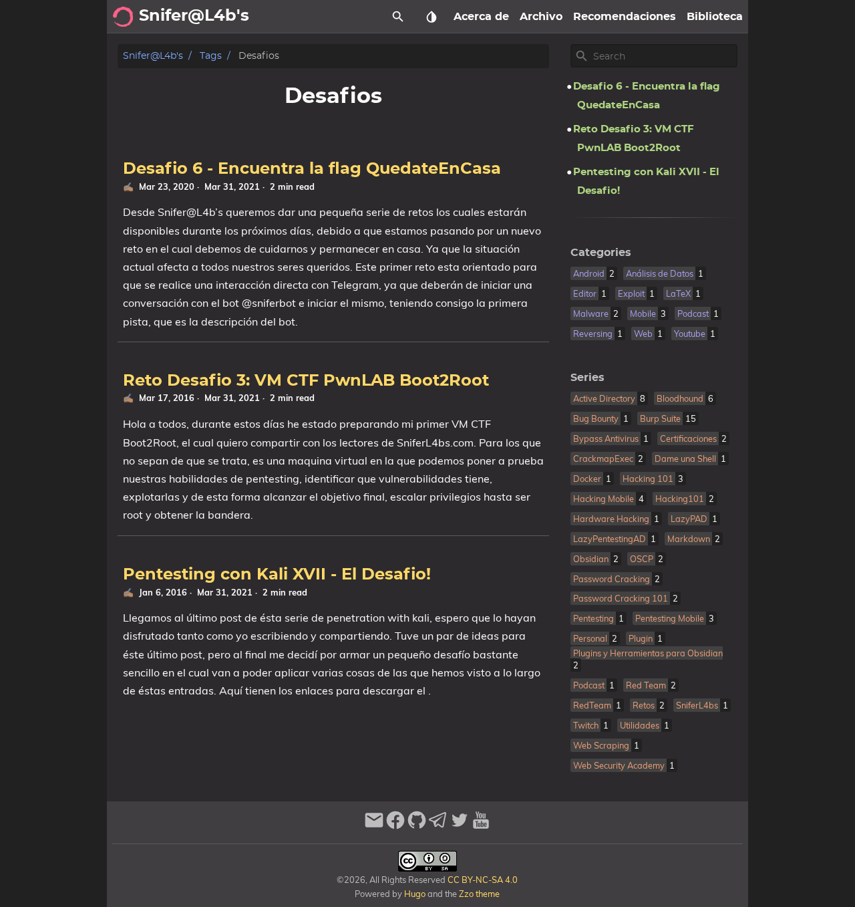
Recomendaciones (624, 16)
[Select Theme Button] (431, 17)
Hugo (414, 893)
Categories (600, 252)
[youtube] (481, 825)
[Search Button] (398, 17)
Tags (211, 56)
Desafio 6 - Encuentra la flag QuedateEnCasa (312, 169)
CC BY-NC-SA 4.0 (482, 879)
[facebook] (395, 825)
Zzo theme (479, 893)
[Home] (123, 16)
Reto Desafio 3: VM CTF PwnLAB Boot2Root (306, 381)
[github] (417, 825)
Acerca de (481, 16)
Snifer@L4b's (153, 56)
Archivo (541, 16)
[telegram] (438, 825)
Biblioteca (715, 16)
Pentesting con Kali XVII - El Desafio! (277, 575)
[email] (374, 825)
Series (587, 377)
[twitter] (459, 825)
